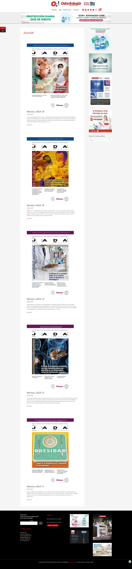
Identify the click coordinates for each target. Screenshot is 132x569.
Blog (60, 10)
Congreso (22, 532)
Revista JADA (30, 114)
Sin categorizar (23, 540)
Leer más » (29, 124)
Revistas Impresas (24, 538)
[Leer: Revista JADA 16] (50, 76)
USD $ (3, 31)
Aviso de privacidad (26, 518)
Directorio (23, 515)
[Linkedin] (91, 10)
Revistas (54, 10)
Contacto (76, 10)
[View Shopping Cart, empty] (99, 10)
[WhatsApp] (96, 10)
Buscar (31, 520)
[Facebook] (83, 10)
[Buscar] (40, 523)
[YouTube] (93, 10)
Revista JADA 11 (35, 486)
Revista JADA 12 (35, 392)
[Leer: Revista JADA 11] (50, 450)
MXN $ (3, 28)
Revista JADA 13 (35, 299)
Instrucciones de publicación (29, 516)
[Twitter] (88, 10)
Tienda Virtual (67, 10)
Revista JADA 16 (35, 111)
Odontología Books (24, 535)
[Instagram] (85, 10)
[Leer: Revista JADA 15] (50, 169)
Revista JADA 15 (35, 205)
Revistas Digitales (24, 537)
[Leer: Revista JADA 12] (50, 357)
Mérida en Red (73, 562)
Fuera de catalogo (24, 534)
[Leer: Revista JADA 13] (50, 263)
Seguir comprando (52, 525)
